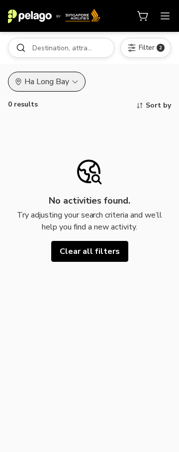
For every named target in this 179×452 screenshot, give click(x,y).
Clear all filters (90, 251)
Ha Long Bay (46, 81)
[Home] (54, 16)
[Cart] (143, 16)
